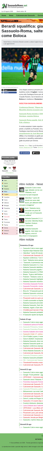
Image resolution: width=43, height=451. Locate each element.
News (26, 145)
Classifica (6, 177)
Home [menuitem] (4, 15)
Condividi (25, 153)
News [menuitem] (11, 15)
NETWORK (38, 439)
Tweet (37, 153)
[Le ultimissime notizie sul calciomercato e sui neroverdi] (14, 6)
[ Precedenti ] (10, 173)
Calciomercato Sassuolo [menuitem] (25, 15)
